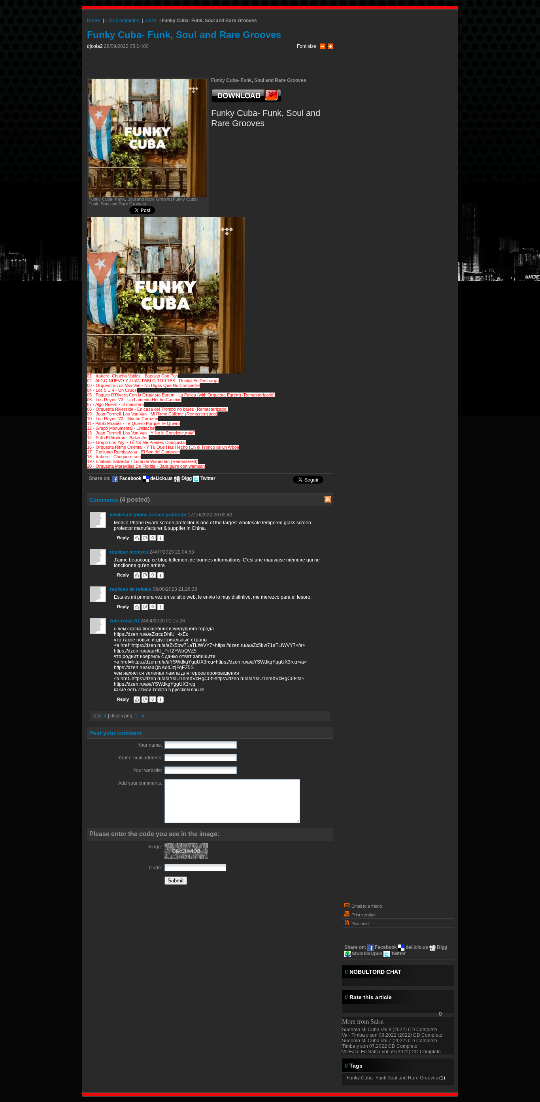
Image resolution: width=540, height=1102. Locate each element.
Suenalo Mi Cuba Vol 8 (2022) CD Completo (389, 1029)
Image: (154, 847)
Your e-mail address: (140, 758)
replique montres (129, 552)
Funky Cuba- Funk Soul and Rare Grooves (392, 1078)
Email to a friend (366, 906)
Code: (155, 868)
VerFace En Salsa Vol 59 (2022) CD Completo (391, 1052)
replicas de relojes (130, 589)
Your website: (147, 770)
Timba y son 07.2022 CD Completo (379, 1046)
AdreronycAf (124, 621)
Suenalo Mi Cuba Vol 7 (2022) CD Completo (389, 1040)
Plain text (359, 923)
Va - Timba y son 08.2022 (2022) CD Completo (392, 1035)
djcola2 (95, 46)
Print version (363, 914)
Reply (123, 537)
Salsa (150, 20)
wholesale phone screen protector (148, 515)
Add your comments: (140, 783)
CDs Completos (122, 20)
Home (93, 20)
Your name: (150, 745)
